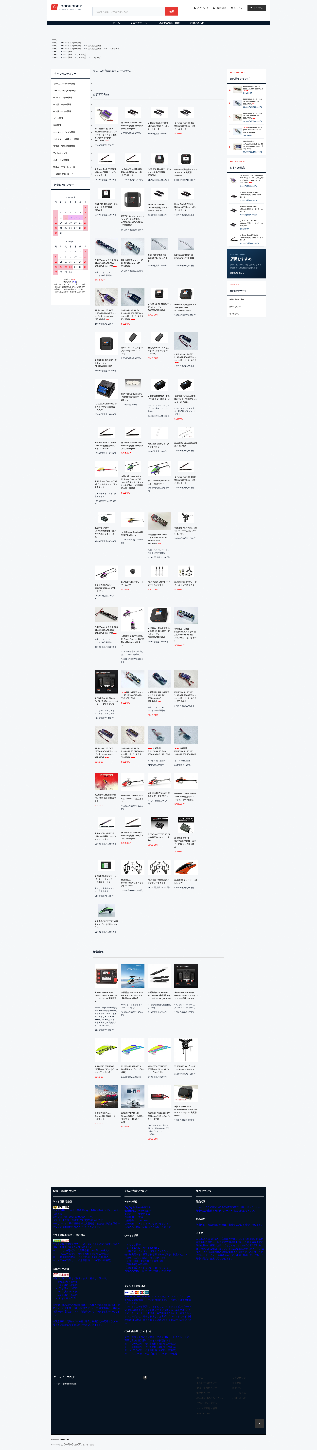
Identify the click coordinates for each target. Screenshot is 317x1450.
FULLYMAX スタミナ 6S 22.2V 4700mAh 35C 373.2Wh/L (132, 263)
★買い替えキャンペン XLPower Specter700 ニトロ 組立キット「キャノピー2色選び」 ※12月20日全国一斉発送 (132, 482)
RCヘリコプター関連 (71, 43)
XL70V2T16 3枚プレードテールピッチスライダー (185, 583)
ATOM (206, 1413)
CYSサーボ (96, 57)
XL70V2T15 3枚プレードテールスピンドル (159, 583)
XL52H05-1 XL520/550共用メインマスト (185, 444)
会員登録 (221, 7)
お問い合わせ (197, 23)
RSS (198, 1413)
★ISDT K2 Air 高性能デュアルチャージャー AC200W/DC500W (159, 307)
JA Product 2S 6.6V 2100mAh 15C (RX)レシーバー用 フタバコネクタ (185, 357)
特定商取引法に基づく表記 (210, 1398)
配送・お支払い (246, 307)
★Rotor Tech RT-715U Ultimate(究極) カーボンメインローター (105, 836)
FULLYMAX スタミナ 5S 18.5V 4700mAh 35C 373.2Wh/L (132, 695)
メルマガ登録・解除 (169, 23)
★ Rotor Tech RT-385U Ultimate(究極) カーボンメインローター (132, 445)
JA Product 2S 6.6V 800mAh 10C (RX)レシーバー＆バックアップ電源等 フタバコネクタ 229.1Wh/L (106, 135)
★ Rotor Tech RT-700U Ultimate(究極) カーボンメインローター (105, 445)
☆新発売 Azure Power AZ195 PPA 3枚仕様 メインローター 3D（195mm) (159, 995)
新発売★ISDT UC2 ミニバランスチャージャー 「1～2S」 (158, 351)
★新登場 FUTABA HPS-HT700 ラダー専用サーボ (159, 397)
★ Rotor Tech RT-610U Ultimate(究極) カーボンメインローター (105, 172)
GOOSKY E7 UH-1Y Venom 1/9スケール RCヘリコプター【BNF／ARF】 (132, 1117)
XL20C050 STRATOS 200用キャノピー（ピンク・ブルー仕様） (158, 1069)
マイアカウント (246, 314)
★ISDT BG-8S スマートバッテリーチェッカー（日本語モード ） (105, 879)
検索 (171, 11)
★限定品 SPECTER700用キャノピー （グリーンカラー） (106, 924)
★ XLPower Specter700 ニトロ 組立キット (159, 482)
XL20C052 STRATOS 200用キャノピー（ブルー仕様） (132, 1069)
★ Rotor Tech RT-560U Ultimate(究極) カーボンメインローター (132, 835)
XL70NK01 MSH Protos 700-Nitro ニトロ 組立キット (105, 798)
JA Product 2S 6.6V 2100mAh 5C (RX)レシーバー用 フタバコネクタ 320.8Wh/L (132, 752)
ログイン (238, 7)
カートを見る (239, 1393)
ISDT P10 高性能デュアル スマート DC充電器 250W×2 (106, 207)
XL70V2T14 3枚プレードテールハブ (132, 583)
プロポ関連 (67, 51)
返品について (203, 1393)
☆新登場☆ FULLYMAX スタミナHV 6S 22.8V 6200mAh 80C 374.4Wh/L (158, 539)
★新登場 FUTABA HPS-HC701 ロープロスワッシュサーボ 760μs (185, 399)
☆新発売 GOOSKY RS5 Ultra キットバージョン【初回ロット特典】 (132, 995)
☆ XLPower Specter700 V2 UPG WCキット (132, 533)
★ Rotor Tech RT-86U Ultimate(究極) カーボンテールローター (185, 126)
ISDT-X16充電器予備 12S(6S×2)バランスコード (158, 258)
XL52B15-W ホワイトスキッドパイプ (158, 445)
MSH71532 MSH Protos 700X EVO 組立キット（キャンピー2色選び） (185, 797)
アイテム (258, 7)
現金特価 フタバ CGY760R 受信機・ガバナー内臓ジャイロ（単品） (185, 842)
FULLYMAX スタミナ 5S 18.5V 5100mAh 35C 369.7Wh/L (252, 115)
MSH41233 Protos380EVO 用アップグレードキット (132, 883)
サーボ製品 (81, 54)
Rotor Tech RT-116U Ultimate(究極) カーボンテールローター (185, 207)
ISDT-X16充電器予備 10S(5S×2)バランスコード (185, 258)
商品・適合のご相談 (246, 299)
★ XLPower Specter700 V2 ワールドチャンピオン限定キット (106, 484)
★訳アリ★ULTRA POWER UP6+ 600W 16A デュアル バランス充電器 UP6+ (185, 1111)
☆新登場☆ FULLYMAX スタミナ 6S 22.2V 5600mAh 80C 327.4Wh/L (158, 696)
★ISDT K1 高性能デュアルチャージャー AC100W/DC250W (185, 307)
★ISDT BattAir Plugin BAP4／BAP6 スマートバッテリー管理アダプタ (106, 701)
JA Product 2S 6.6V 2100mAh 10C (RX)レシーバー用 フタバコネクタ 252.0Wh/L (132, 314)
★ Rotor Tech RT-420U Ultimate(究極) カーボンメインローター (185, 480)
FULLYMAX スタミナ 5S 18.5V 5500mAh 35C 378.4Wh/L (252, 101)
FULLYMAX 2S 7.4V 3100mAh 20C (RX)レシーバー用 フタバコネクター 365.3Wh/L (185, 696)
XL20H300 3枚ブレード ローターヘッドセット (185, 1068)
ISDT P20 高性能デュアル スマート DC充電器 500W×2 (185, 172)
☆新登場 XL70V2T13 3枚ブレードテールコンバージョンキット (185, 531)
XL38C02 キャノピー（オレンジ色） (185, 881)
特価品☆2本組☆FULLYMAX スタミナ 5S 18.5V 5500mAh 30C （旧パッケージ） (253, 145)
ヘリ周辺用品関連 (93, 45)
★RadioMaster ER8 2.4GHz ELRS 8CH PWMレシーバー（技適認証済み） (106, 997)
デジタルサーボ (112, 48)
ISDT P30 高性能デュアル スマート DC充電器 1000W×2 (159, 172)
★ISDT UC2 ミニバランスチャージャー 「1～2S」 (132, 351)
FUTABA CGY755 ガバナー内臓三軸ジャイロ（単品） (159, 837)
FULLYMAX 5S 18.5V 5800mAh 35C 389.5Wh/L (253, 88)
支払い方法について (206, 1383)
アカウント (203, 7)
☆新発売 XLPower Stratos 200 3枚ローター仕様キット (106, 1116)
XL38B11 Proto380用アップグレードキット (158, 881)
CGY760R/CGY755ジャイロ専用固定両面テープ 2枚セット (132, 397)
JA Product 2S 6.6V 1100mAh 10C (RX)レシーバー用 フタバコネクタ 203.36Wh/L (106, 314)
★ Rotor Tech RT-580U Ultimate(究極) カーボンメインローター (132, 172)
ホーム (116, 23)
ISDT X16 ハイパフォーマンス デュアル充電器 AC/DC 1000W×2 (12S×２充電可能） (132, 220)
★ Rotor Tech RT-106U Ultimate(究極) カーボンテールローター (132, 126)
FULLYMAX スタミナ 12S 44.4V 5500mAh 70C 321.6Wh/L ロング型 (106, 630)
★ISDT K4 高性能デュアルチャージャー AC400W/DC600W (106, 363)
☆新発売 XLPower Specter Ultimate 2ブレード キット (105, 588)
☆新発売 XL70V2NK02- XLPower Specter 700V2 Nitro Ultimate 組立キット (132, 640)
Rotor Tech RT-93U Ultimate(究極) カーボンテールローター (158, 207)
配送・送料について (206, 1388)
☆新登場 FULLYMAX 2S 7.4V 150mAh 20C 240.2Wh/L (159, 751)
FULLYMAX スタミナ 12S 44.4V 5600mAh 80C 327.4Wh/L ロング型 (106, 263)
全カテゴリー (137, 23)
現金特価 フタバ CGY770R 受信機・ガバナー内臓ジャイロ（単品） (105, 532)
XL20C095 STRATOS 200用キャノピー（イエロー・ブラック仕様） (106, 1069)
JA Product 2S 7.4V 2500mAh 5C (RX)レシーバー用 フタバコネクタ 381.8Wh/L (106, 752)
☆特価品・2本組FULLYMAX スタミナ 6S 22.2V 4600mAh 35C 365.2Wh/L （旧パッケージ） (185, 635)
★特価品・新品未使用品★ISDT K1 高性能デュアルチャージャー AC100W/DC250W (159, 632)
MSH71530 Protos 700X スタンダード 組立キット (159, 794)
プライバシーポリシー (208, 1403)
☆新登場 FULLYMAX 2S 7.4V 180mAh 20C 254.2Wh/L (185, 751)
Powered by (55, 1445)
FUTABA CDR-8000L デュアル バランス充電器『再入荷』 (106, 407)
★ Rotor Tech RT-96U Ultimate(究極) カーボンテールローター (158, 126)
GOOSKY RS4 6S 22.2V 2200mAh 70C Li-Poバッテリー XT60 (159, 1116)
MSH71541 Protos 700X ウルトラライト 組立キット (132, 799)
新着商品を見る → (237, 273)
